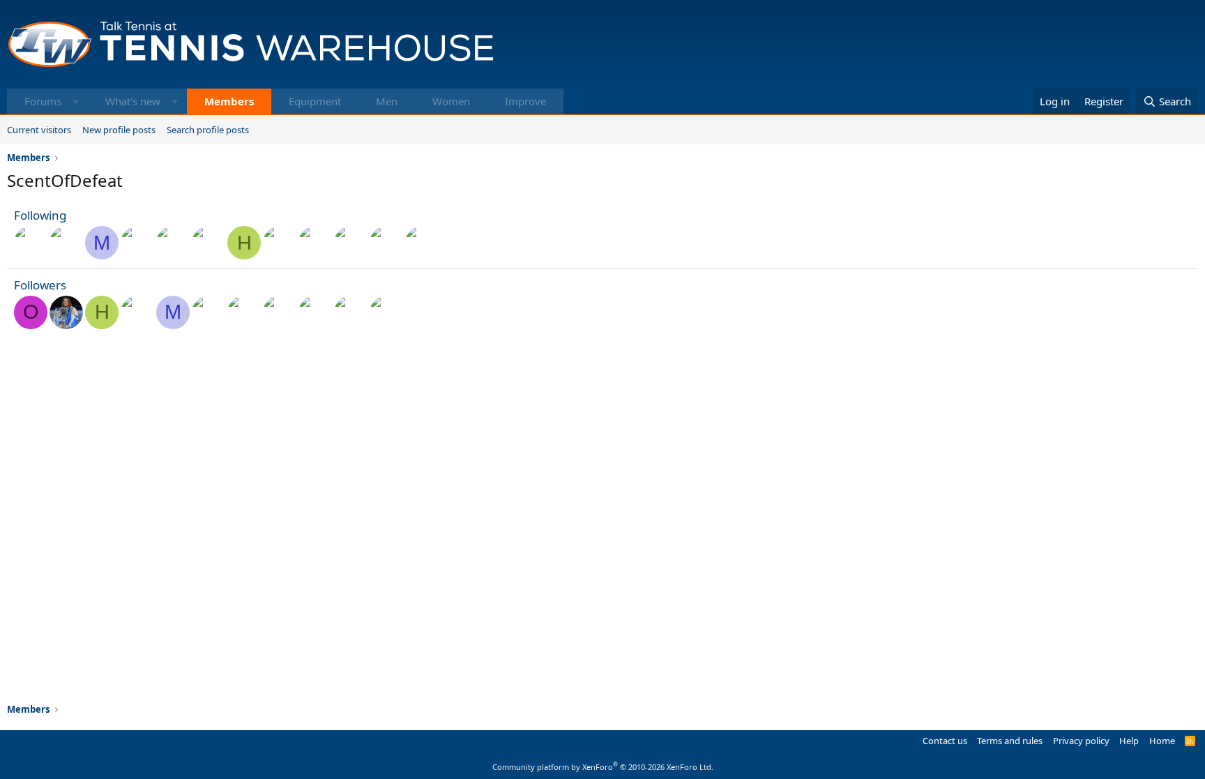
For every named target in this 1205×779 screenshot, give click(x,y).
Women (451, 101)
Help (1129, 740)
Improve (525, 101)
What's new (132, 101)
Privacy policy (1081, 740)
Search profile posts (208, 129)
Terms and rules (1010, 740)
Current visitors (39, 129)
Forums (42, 101)
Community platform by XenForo (602, 767)
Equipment (315, 101)
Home (1162, 740)
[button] (75, 101)
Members (229, 101)
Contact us (945, 740)
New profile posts (119, 129)
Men (386, 101)
